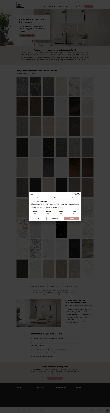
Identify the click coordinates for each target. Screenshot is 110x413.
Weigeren (38, 218)
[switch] (48, 213)
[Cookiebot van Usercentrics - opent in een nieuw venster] (74, 194)
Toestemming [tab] (38, 197)
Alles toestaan (71, 218)
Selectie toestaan (55, 218)
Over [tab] (72, 197)
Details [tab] (55, 197)
